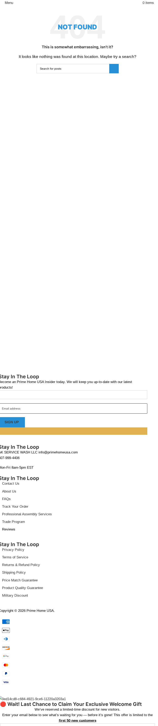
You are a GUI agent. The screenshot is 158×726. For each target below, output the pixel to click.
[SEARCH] (114, 68)
